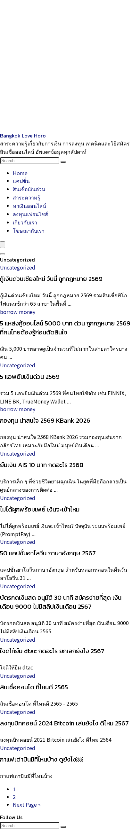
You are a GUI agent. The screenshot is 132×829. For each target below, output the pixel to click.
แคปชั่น (21, 180)
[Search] (63, 162)
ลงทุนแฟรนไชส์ (30, 214)
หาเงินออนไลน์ (29, 205)
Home (20, 173)
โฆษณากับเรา (29, 230)
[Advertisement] (66, 66)
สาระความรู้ (26, 197)
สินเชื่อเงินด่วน (29, 189)
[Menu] (2, 244)
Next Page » (27, 804)
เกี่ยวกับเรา (25, 222)
